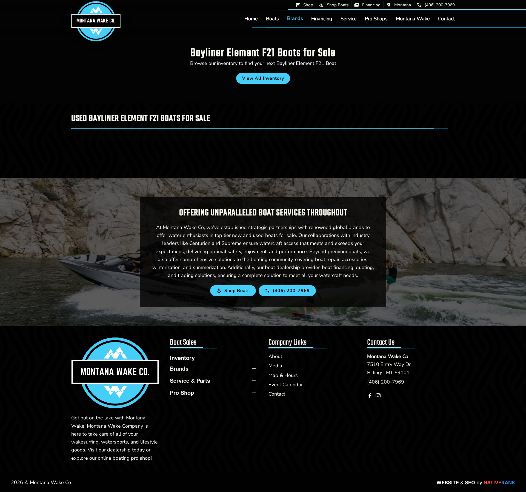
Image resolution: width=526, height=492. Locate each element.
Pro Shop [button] (182, 392)
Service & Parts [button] (190, 380)
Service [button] (349, 18)
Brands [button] (295, 18)
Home (251, 18)
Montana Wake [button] (413, 18)
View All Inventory (263, 78)
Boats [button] (272, 18)
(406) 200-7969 (385, 382)
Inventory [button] (182, 358)
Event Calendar (285, 384)
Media (275, 365)
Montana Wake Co (387, 356)
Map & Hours (283, 375)
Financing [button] (321, 18)
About (275, 356)
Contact (446, 18)
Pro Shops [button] (376, 18)
